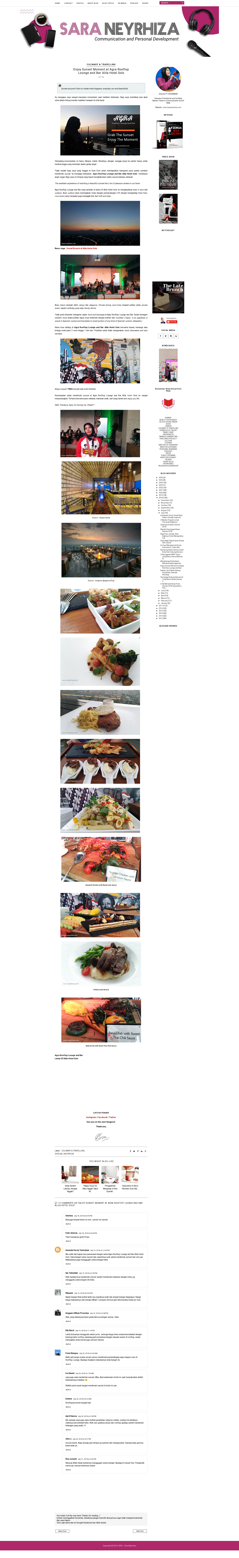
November (165, 503)
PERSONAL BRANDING (168, 449)
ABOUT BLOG (93, 3)
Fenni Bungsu (71, 1353)
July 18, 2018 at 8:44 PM (87, 1233)
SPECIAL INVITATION (64, 1154)
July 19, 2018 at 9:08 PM (99, 1313)
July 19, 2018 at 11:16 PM (84, 1330)
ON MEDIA (122, 3)
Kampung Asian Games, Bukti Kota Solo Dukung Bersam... (172, 551)
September (165, 508)
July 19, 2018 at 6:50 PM (88, 1273)
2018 (161, 498)
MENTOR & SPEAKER (168, 447)
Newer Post (62, 1531)
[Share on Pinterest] (138, 1151)
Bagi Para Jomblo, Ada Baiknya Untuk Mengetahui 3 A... (171, 536)
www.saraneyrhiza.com (172, 107)
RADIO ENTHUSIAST (168, 457)
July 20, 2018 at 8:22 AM (82, 1399)
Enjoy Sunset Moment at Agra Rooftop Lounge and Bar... (172, 567)
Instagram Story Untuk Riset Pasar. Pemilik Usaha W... (171, 516)
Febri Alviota (71, 1233)
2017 (161, 606)
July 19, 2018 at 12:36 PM (100, 1250)
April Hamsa (71, 1416)
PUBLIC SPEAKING (168, 455)
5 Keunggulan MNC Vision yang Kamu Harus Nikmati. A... (171, 556)
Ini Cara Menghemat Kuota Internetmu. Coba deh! (170, 546)
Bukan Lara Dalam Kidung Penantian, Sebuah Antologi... (170, 572)
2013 (161, 616)
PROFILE (80, 3)
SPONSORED (168, 464)
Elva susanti (71, 1459)
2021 (161, 490)
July (163, 513)
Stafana (69, 1216)
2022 (161, 488)
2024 (161, 483)
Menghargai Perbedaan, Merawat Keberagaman (170, 562)
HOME (57, 3)
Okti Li (68, 1439)
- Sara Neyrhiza (129, 1546)
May (163, 593)
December (165, 500)
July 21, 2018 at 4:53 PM (87, 1459)
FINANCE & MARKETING (168, 437)
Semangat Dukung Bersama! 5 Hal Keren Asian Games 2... (171, 579)
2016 (161, 608)
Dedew (68, 1399)
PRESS (168, 453)
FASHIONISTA (168, 434)
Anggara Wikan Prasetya (77, 1313)
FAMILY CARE (168, 432)
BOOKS (145, 3)
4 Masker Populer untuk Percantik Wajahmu (169, 521)
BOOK (168, 424)
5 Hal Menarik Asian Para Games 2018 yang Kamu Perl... (170, 586)
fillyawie (69, 1293)
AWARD (168, 418)
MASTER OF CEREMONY (168, 445)
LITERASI (168, 443)
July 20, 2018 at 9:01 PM (81, 1439)
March (163, 598)
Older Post (140, 1531)
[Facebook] (160, 336)
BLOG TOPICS (108, 3)
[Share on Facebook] (130, 1151)
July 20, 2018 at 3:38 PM (87, 1416)
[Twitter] (165, 336)
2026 (161, 477)
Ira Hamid (69, 1373)
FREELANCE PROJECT (168, 439)
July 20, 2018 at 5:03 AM (88, 1353)
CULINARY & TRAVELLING (101, 64)
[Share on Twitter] (134, 1151)
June (163, 591)
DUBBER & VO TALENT (168, 430)
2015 (161, 611)
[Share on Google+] (145, 1151)
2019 (161, 495)
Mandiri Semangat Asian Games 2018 (170, 530)
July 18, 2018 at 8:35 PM (83, 1216)
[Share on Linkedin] (141, 1151)
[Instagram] (171, 336)
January (164, 603)
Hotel (129, 395)
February (164, 601)
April (163, 596)
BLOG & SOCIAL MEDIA (168, 422)
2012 (161, 618)
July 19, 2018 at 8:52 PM (83, 1293)
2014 (161, 613)
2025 (161, 480)
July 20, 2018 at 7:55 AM (84, 1373)
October (164, 505)
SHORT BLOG (168, 462)
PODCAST (134, 3)
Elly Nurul (69, 1330)
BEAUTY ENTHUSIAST (168, 420)
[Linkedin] (176, 336)
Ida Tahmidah (71, 1273)
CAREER (168, 426)
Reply (68, 1224)
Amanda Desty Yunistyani (77, 1250)
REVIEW (168, 460)
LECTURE (168, 441)
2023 (161, 485)
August (164, 510)
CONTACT (68, 3)
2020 (161, 493)
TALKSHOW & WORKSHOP (168, 466)
